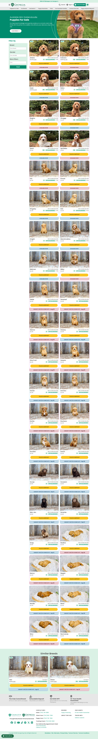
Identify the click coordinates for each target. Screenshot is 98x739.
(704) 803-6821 (50, 721)
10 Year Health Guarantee (82, 712)
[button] (9, 5)
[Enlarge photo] (56, 54)
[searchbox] (21, 48)
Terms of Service (73, 733)
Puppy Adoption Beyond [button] (87, 8)
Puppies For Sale (14, 8)
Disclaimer (48, 733)
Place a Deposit (44, 63)
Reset (18, 67)
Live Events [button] (32, 8)
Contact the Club (74, 8)
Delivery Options (79, 718)
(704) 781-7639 (48, 718)
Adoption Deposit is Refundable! (49, 1)
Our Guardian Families (61, 8)
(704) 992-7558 (48, 715)
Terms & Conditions (83, 733)
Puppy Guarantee (43, 8)
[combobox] (18, 48)
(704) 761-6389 (44, 712)
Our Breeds (24, 8)
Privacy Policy (64, 733)
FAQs (51, 8)
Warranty (57, 733)
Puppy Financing (66, 712)
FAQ (52, 733)
